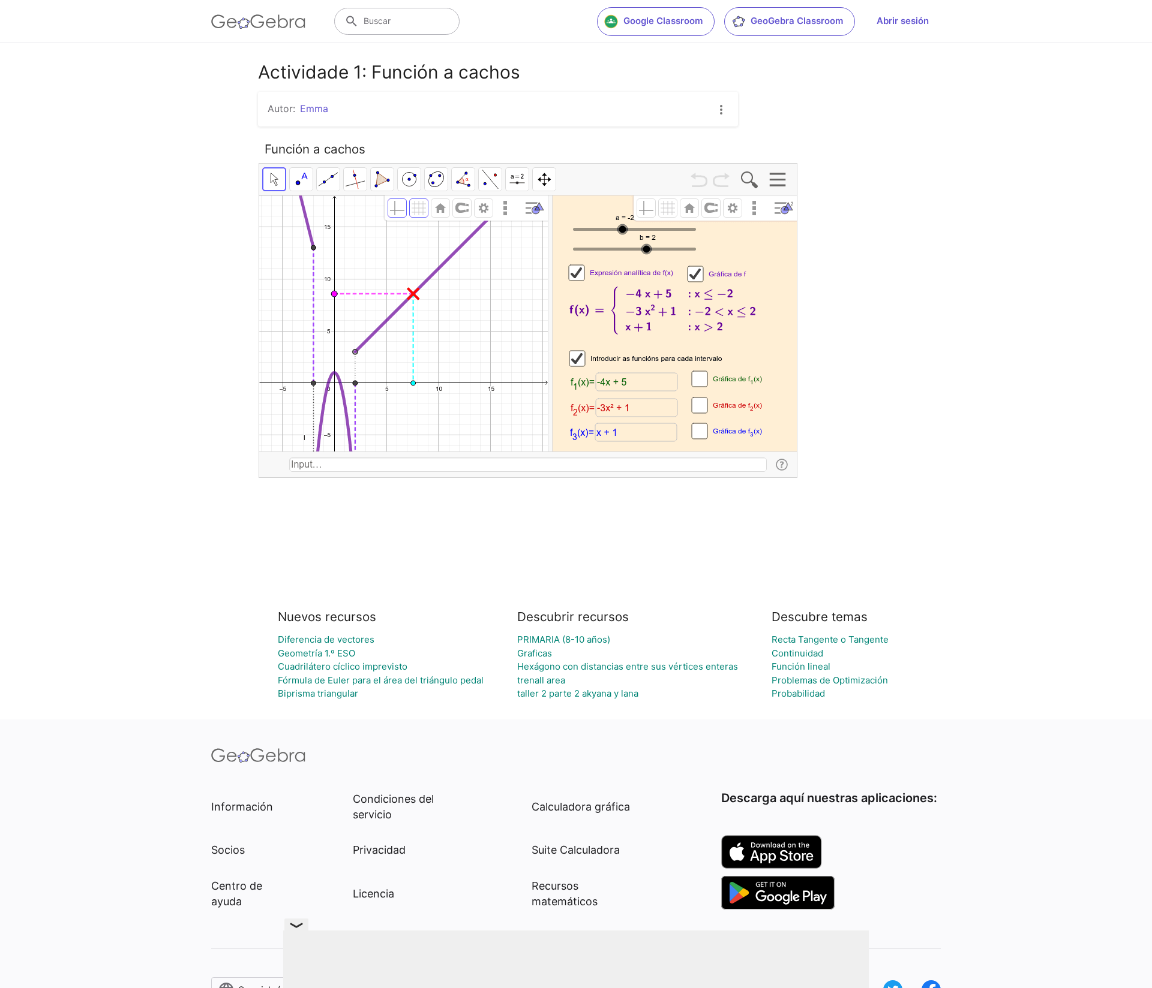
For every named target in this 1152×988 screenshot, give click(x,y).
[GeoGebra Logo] (258, 21)
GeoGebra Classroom (797, 20)
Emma (314, 109)
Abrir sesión (903, 20)
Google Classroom (663, 20)
